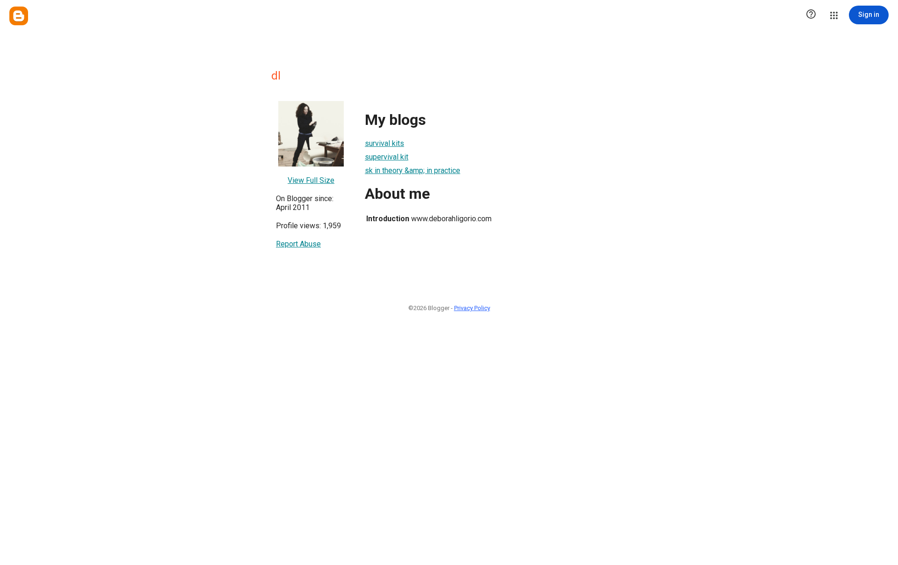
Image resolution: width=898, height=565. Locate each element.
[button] (811, 15)
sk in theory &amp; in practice (412, 170)
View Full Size (311, 180)
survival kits (384, 143)
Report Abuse (298, 243)
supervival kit (386, 156)
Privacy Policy (472, 307)
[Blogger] (18, 16)
